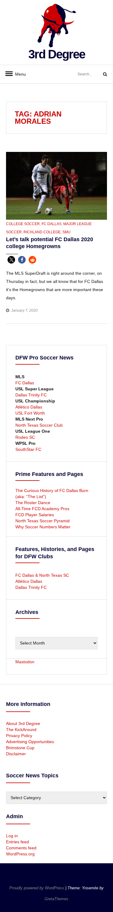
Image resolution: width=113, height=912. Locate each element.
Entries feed (17, 841)
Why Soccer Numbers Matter (43, 526)
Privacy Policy (19, 735)
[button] (11, 260)
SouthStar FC (28, 449)
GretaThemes (56, 899)
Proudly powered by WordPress (37, 888)
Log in (12, 835)
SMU (66, 232)
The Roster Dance (33, 502)
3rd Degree (56, 54)
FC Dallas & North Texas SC (42, 575)
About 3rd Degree (23, 723)
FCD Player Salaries (34, 514)
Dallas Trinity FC (31, 394)
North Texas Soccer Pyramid (42, 520)
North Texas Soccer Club (39, 425)
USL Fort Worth (30, 413)
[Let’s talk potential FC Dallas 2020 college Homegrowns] (56, 185)
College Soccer (23, 224)
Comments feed (21, 847)
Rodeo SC (25, 437)
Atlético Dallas (28, 407)
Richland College (42, 232)
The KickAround (21, 729)
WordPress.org (20, 853)
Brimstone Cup (20, 747)
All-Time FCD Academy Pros (42, 508)
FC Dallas (51, 224)
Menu (18, 74)
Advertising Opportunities (30, 741)
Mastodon (24, 661)
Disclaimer (16, 753)
